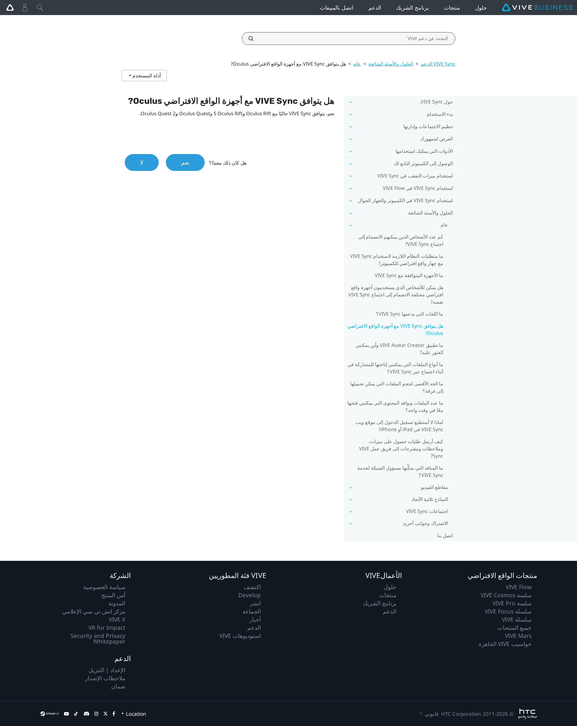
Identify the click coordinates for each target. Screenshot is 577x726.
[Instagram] (96, 713)
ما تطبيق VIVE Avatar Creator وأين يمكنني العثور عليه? (399, 349)
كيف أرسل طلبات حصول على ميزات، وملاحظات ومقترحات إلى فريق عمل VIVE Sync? (401, 448)
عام (357, 63)
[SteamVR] (49, 713)
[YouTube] (66, 713)
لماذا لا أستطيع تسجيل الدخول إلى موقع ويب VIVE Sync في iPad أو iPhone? (399, 426)
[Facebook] (113, 713)
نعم (185, 162)
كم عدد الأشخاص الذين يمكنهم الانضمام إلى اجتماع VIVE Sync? (400, 240)
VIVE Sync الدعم (438, 63)
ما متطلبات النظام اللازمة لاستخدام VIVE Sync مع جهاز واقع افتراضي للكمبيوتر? (396, 260)
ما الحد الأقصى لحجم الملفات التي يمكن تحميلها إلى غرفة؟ (396, 387)
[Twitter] (105, 714)
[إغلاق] (39, 7)
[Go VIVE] (9, 7)
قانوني (431, 713)
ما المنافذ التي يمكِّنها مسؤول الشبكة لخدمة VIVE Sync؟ (400, 471)
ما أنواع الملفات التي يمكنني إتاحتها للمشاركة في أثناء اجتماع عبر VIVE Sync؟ (395, 368)
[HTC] (527, 714)
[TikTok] (76, 713)
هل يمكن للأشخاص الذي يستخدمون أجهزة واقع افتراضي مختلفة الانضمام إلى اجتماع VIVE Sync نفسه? (395, 294)
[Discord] (86, 713)
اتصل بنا (445, 535)
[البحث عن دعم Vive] (254, 38)
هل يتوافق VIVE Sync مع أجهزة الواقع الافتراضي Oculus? (395, 329)
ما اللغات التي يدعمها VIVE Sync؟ (409, 313)
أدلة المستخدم (146, 75)
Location (136, 713)
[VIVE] (537, 7)
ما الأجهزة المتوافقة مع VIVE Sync (409, 275)
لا (141, 162)
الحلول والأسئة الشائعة (390, 63)
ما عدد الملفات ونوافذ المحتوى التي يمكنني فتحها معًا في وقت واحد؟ (395, 406)
